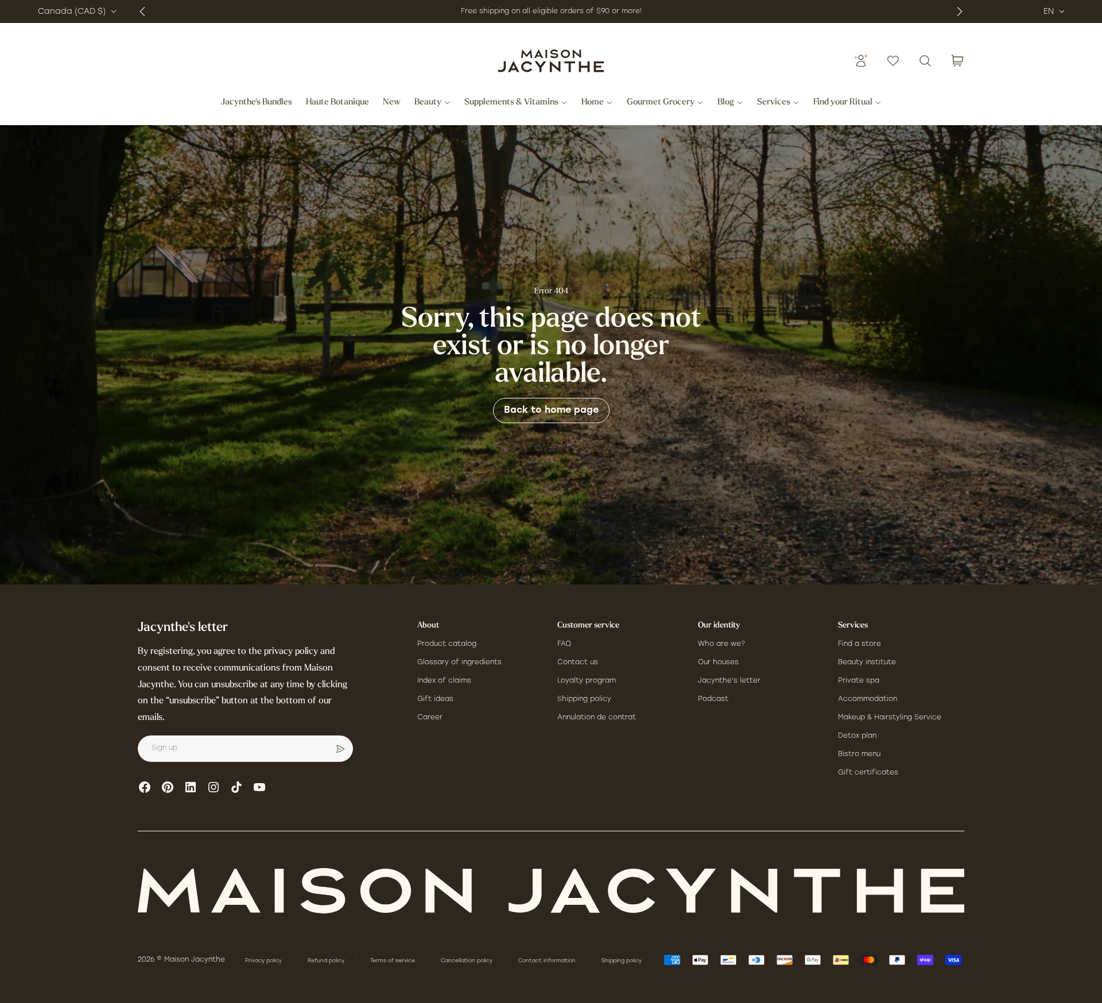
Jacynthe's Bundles (256, 103)
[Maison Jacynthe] (551, 60)
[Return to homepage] (551, 890)
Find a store (859, 644)
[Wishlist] (893, 61)
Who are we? (721, 644)
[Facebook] (145, 787)
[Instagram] (213, 787)
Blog (725, 103)
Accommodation (867, 699)
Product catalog (446, 644)
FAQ (564, 644)
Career (430, 717)
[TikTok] (236, 787)
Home (592, 103)
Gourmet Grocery (660, 103)
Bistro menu (859, 754)
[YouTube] (259, 787)
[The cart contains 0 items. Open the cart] (957, 61)
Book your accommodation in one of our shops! (526, 11)
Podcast (713, 699)
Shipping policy (584, 699)
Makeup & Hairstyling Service (889, 717)
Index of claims (444, 680)
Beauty (427, 103)
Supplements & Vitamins (511, 103)
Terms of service (393, 960)
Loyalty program (586, 680)
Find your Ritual (842, 103)
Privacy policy (264, 960)
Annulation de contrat (596, 717)
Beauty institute (867, 662)
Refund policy (327, 960)
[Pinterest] (167, 787)
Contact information (547, 960)
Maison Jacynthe (194, 959)
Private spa (858, 680)
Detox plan (857, 736)
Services (773, 103)
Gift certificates (868, 772)
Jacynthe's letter (729, 680)
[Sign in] (861, 61)
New (392, 103)
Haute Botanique (337, 103)
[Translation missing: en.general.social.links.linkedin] (190, 787)
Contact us (577, 662)
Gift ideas (435, 699)
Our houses (718, 662)
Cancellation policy (467, 960)
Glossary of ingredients (459, 662)
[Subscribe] (340, 748)
